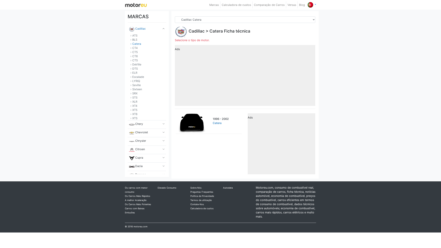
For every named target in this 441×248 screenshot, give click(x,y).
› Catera (135, 43)
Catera (216, 31)
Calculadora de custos (236, 5)
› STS (133, 97)
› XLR (133, 101)
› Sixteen (136, 89)
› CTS (134, 60)
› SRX (133, 93)
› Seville (135, 85)
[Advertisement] (245, 77)
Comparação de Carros (269, 5)
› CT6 (134, 56)
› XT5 (133, 110)
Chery (139, 124)
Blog (302, 5)
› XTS (133, 118)
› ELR (133, 72)
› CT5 (134, 52)
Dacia (139, 166)
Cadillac (140, 28)
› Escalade (137, 77)
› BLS (133, 39)
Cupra (139, 157)
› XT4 (133, 105)
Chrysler (140, 140)
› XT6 (133, 114)
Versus (292, 5)
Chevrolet (141, 132)
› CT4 (134, 48)
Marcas (214, 5)
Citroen (140, 149)
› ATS (133, 35)
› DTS (134, 68)
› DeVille (135, 64)
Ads (177, 49)
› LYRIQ (135, 81)
